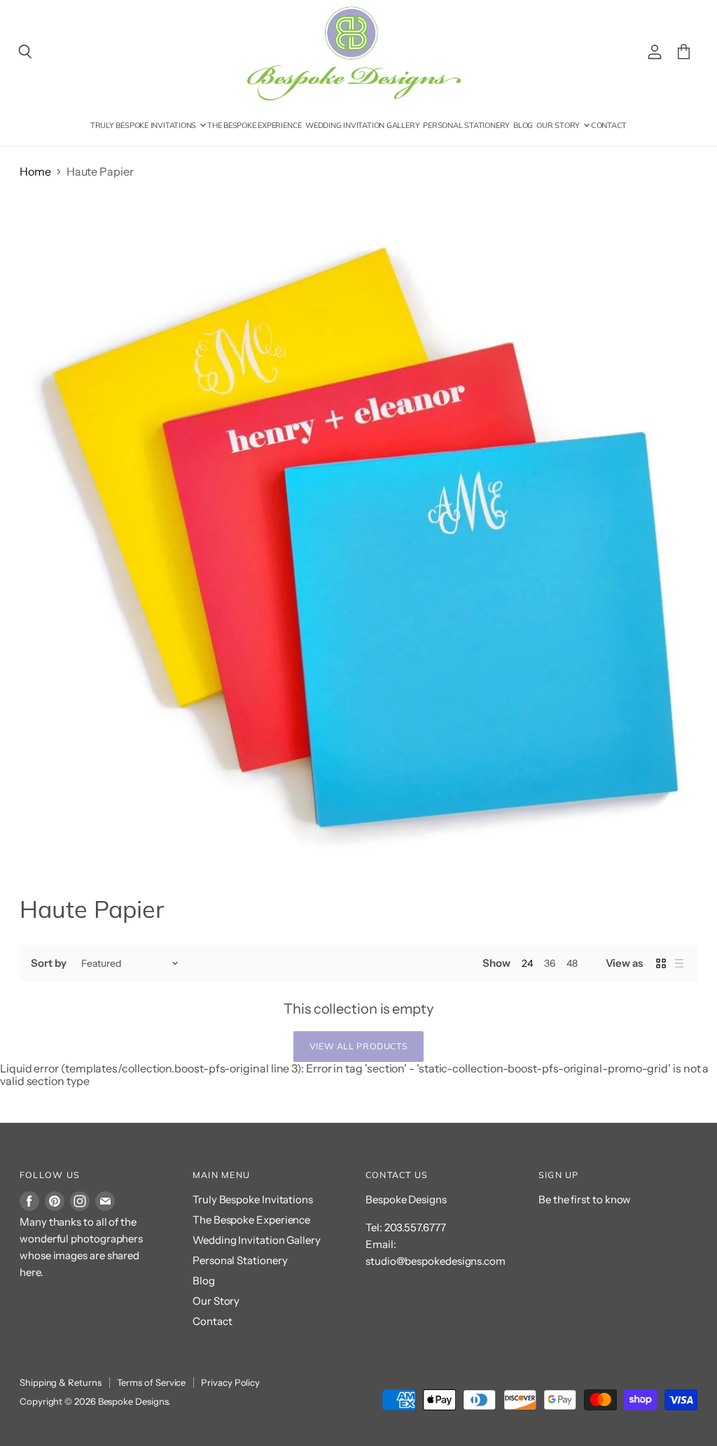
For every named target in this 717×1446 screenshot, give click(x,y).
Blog (523, 125)
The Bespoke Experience (254, 125)
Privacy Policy (230, 1382)
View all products (358, 1046)
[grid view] (661, 963)
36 (549, 963)
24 (527, 963)
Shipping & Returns (61, 1382)
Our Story (559, 125)
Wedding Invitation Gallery (362, 125)
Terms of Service (151, 1382)
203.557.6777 (415, 1227)
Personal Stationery (466, 125)
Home (35, 171)
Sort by (48, 963)
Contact (609, 125)
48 (572, 963)
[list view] (679, 963)
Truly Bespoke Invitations (144, 125)
